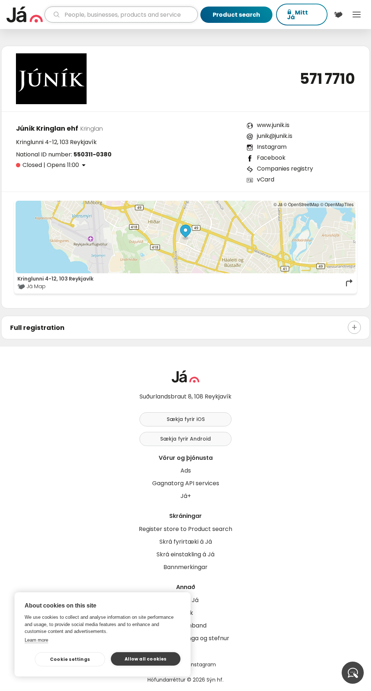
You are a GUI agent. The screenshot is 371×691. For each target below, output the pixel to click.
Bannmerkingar (185, 567)
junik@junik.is (274, 136)
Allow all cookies (145, 659)
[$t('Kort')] (338, 15)
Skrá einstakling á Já (185, 554)
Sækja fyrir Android (185, 438)
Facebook (271, 158)
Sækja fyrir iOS (186, 419)
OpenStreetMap (303, 204)
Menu (356, 15)
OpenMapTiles (339, 204)
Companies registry (285, 168)
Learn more (36, 640)
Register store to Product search (185, 529)
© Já (278, 204)
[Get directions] (350, 282)
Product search (236, 15)
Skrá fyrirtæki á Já (185, 541)
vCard (265, 179)
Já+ (185, 496)
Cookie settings (70, 659)
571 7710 (327, 79)
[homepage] (25, 15)
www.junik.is (273, 125)
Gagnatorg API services (185, 483)
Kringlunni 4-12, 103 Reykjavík (56, 142)
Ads (185, 470)
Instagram (272, 147)
